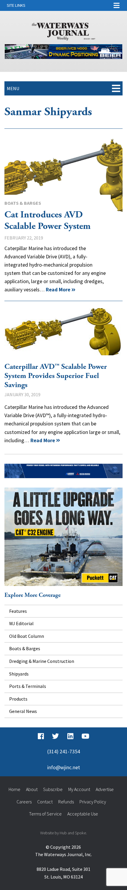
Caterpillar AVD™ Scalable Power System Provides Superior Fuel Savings (63, 331)
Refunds (66, 802)
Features (18, 611)
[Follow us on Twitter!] (55, 736)
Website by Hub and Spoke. (63, 832)
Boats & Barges (22, 203)
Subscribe (53, 789)
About (32, 789)
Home (14, 789)
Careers (24, 802)
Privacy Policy (92, 802)
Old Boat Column (26, 636)
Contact (45, 802)
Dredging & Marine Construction (41, 661)
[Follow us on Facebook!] (41, 736)
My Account (79, 789)
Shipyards (19, 674)
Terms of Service (45, 814)
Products (18, 699)
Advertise (105, 789)
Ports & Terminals (27, 686)
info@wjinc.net (63, 767)
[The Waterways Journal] (63, 30)
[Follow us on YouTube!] (85, 736)
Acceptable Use (82, 814)
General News (23, 711)
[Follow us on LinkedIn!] (70, 736)
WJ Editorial (21, 623)
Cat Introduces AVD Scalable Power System (63, 176)
